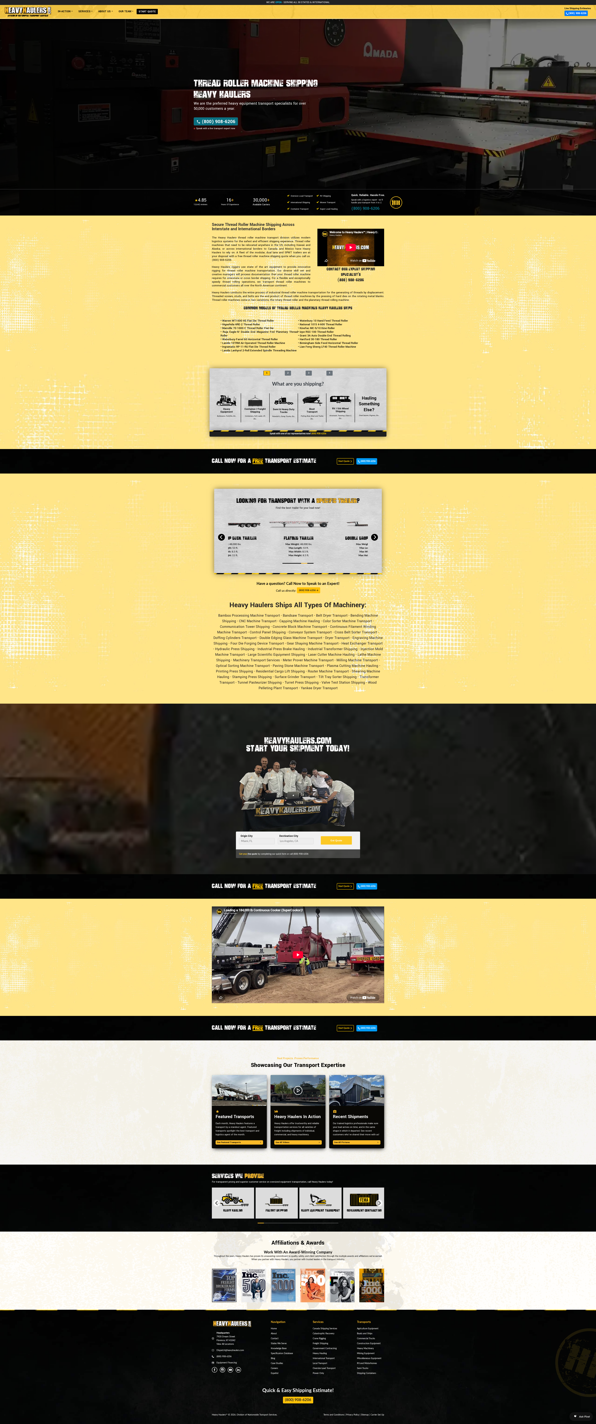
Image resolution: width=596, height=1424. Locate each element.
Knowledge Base (279, 1348)
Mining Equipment (366, 1353)
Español (274, 1373)
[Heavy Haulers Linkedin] (238, 1370)
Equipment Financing (227, 1363)
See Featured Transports (229, 1142)
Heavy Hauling (320, 1353)
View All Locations (225, 1344)
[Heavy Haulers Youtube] (230, 1370)
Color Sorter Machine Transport (347, 621)
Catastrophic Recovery (323, 1334)
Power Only (318, 1373)
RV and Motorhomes (367, 1363)
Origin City (247, 836)
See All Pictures (342, 1142)
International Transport (324, 1358)
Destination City (288, 836)
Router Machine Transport (328, 671)
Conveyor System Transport (310, 632)
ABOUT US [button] (104, 11)
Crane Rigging (319, 1338)
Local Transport (320, 1363)
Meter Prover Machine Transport (308, 660)
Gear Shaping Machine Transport (313, 643)
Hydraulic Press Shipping (235, 649)
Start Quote (344, 461)
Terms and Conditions (333, 1415)
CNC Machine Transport (257, 621)
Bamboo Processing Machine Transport (249, 615)
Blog (273, 1358)
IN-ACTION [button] (64, 11)
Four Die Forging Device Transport (257, 643)
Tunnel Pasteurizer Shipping (259, 682)
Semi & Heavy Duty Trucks (283, 413)
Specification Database (282, 1353)
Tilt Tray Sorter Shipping (337, 676)
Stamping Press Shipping (252, 676)
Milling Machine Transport (357, 660)
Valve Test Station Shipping (343, 682)
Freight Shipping (320, 1343)
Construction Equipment (369, 1343)
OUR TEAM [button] (125, 11)
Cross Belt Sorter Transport (356, 632)
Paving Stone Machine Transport (298, 665)
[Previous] (221, 537)
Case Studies (277, 1363)
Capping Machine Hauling (299, 621)
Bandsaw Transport (298, 615)
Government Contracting (325, 1348)
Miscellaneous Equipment (369, 1358)
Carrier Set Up (377, 1415)
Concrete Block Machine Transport (300, 626)
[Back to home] (27, 10)
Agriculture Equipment (367, 1329)
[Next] (374, 537)
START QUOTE (147, 11)
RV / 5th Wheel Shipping (340, 413)
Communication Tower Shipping (245, 626)
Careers (274, 1368)
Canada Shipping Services (325, 1329)
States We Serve (279, 1343)
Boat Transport (312, 413)
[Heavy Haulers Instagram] (222, 1370)
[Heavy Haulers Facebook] (214, 1370)
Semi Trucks (362, 1368)
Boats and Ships (364, 1334)
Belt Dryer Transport (332, 615)
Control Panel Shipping (268, 632)
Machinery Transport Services (256, 660)
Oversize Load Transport (324, 1368)
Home (274, 1329)
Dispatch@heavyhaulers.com (230, 1350)
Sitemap (365, 1415)
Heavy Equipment (227, 412)
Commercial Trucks (366, 1338)
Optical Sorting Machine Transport (243, 665)
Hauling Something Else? (369, 406)
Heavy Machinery (365, 1348)
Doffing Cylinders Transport (235, 637)
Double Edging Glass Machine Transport (291, 637)
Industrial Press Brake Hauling (281, 649)
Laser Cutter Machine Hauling (331, 654)
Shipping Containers (366, 1373)
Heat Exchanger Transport (362, 643)
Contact (274, 1338)
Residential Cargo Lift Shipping (280, 671)
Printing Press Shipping (234, 671)
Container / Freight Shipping (255, 413)
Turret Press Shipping (302, 682)
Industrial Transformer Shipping (333, 649)
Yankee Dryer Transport (319, 688)
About (274, 1334)
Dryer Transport (337, 637)
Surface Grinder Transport (295, 676)
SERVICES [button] (84, 11)
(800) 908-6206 (577, 13)
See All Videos (282, 1142)
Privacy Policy (352, 1415)
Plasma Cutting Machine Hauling (352, 665)
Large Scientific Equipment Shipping (276, 654)
